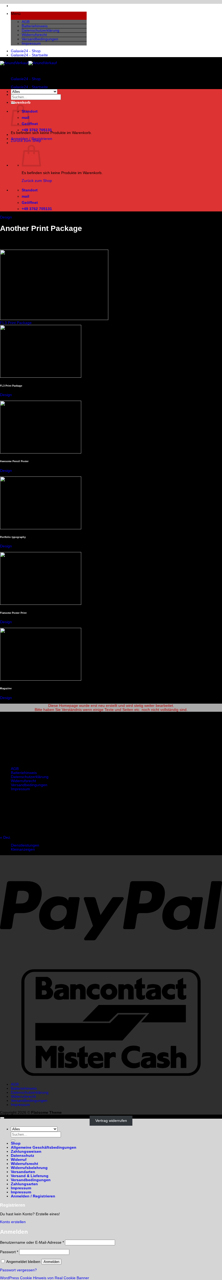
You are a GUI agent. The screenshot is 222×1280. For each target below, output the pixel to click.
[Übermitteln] (13, 103)
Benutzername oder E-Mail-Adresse (32, 1242)
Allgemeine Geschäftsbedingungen (43, 1147)
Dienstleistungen (25, 845)
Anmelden (51, 1262)
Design (6, 217)
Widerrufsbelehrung (29, 1168)
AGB (26, 22)
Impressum (31, 43)
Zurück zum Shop (37, 181)
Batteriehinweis (35, 26)
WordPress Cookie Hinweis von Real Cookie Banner (44, 1278)
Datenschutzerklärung (40, 30)
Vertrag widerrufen (111, 1121)
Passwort (9, 1252)
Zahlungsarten (24, 1184)
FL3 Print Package (16, 323)
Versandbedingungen (40, 39)
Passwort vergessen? (18, 1270)
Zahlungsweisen (26, 1152)
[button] (49, 16)
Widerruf (19, 1160)
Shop (16, 1143)
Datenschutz (22, 1156)
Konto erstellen (13, 1222)
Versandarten (23, 1172)
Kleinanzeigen (23, 849)
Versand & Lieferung (29, 1176)
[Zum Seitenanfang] (2, 1118)
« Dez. (5, 837)
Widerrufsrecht (34, 35)
